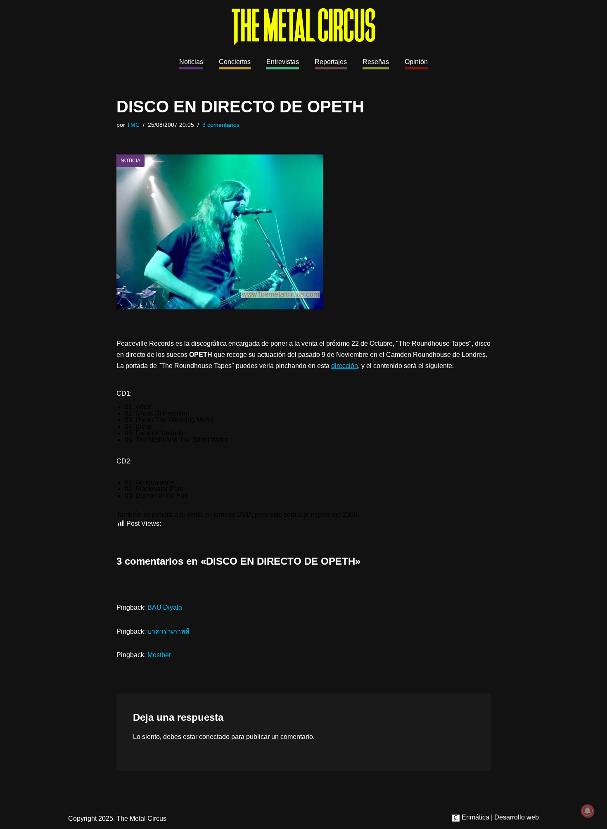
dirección (344, 365)
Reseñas (376, 61)
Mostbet (159, 654)
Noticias (191, 61)
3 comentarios (220, 124)
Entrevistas (282, 61)
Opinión (416, 61)
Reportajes (331, 61)
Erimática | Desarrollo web (499, 817)
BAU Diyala (164, 607)
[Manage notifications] (587, 810)
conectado (214, 736)
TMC (133, 124)
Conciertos (235, 61)
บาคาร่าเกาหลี (168, 631)
